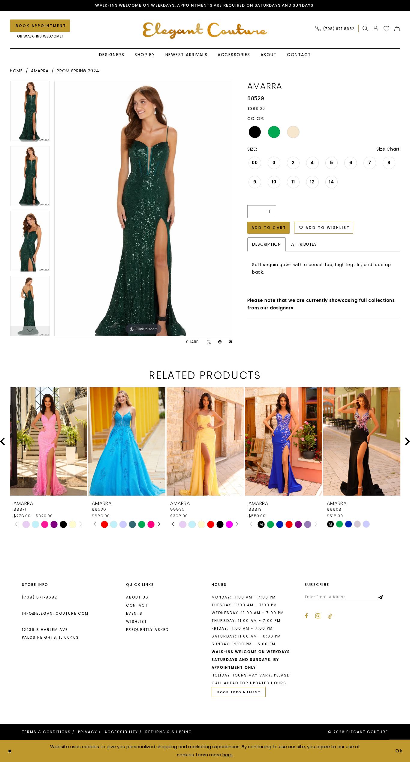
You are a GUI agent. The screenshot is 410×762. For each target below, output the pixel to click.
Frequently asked (147, 629)
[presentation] (48, 441)
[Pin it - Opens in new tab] (220, 342)
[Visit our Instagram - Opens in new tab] (317, 616)
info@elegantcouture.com (55, 613)
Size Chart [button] (388, 149)
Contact (137, 605)
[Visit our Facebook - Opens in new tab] (306, 616)
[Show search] (365, 28)
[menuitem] (336, 28)
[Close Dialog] (10, 751)
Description (266, 244)
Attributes (304, 244)
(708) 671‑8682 (39, 597)
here (227, 755)
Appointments (194, 5)
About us (137, 597)
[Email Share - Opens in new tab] (230, 342)
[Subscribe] (380, 597)
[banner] (205, 30)
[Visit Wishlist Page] (386, 28)
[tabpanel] (30, 113)
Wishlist (136, 621)
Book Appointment (239, 692)
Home (16, 71)
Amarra (40, 71)
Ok (399, 751)
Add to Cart (269, 227)
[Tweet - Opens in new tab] (209, 342)
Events (134, 613)
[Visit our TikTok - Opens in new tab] (330, 616)
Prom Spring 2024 (78, 71)
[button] (376, 28)
